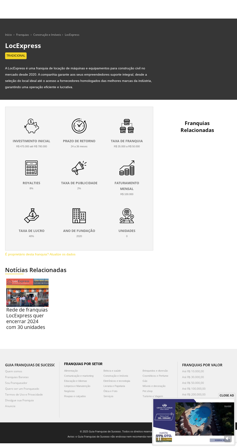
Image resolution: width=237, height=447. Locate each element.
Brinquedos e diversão (155, 370)
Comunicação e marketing (79, 375)
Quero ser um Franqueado (22, 389)
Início (8, 35)
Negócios (69, 391)
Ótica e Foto (110, 391)
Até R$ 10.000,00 (193, 371)
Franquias (22, 35)
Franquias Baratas (17, 377)
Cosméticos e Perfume (155, 375)
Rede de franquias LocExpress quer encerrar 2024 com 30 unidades (27, 318)
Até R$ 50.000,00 (193, 383)
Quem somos (13, 371)
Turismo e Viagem (153, 396)
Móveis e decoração (154, 386)
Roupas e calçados (75, 396)
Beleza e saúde (112, 370)
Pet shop (148, 391)
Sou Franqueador (16, 383)
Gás (145, 380)
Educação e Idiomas (75, 380)
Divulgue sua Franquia (19, 400)
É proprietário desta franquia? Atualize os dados (40, 254)
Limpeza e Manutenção (77, 386)
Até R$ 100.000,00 (194, 389)
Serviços (108, 396)
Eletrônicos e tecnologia (116, 380)
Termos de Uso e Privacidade (24, 394)
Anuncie (10, 406)
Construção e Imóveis (47, 35)
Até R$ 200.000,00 (194, 394)
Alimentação (71, 370)
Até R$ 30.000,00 (193, 377)
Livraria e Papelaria (114, 386)
